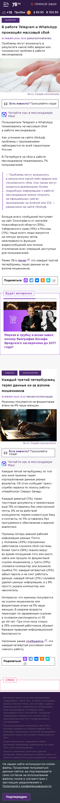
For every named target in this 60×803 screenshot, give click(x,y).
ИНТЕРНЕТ (10, 20)
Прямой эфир (46, 4)
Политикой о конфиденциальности (26, 786)
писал (22, 260)
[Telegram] (31, 280)
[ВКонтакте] (37, 280)
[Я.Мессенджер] (48, 280)
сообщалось (35, 641)
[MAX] (26, 280)
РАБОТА (9, 373)
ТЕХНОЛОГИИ (30, 373)
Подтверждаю (16, 796)
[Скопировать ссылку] (54, 281)
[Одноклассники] (43, 280)
